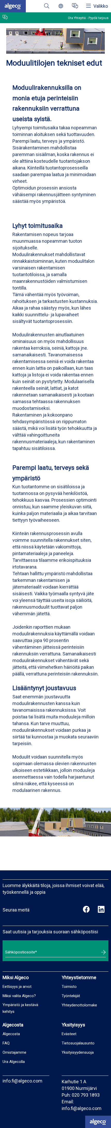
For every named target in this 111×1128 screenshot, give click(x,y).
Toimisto (69, 986)
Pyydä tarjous (98, 18)
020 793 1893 (86, 1095)
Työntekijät (71, 996)
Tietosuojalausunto (78, 1043)
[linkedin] (101, 910)
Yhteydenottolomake (79, 1005)
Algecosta (11, 1034)
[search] (46, 6)
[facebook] (86, 910)
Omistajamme (14, 1052)
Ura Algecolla (14, 1061)
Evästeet (69, 1034)
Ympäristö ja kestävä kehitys (20, 1008)
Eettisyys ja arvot (17, 986)
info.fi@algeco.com (22, 1081)
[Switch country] (61, 6)
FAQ (6, 1043)
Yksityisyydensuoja (78, 1052)
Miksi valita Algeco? (19, 996)
